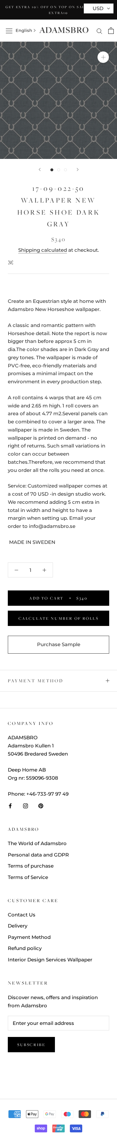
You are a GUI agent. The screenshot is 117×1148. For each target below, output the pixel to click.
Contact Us (21, 915)
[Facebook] (10, 806)
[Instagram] (25, 806)
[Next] (78, 169)
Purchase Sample (58, 644)
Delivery (17, 926)
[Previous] (40, 169)
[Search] (99, 31)
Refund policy (25, 948)
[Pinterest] (40, 806)
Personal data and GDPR (38, 855)
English (24, 30)
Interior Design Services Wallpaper (50, 960)
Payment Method (35, 680)
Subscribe (31, 1044)
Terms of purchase (31, 866)
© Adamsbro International (58, 1077)
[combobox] (23, 31)
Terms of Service (28, 877)
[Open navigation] (9, 30)
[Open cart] (111, 30)
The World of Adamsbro (37, 843)
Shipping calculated (42, 250)
